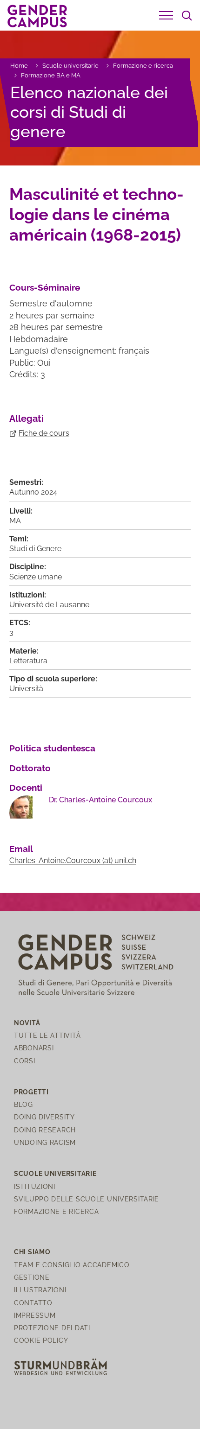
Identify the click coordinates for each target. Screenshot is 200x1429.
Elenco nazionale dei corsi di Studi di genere (89, 112)
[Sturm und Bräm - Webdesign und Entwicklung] (60, 1366)
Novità (27, 1023)
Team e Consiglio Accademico (71, 1265)
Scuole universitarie (70, 65)
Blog (23, 1104)
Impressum (34, 1315)
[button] (166, 15)
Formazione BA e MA (50, 75)
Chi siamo (32, 1252)
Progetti (31, 1092)
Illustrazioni (40, 1290)
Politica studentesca (52, 748)
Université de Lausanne (49, 604)
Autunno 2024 (33, 492)
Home (19, 65)
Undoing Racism (45, 1142)
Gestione (32, 1277)
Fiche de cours (44, 433)
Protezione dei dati (52, 1328)
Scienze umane (35, 576)
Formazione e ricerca (143, 65)
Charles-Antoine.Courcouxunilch (72, 860)
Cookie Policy (41, 1340)
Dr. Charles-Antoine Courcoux (100, 799)
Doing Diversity (44, 1117)
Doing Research (45, 1130)
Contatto (33, 1303)
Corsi (24, 1061)
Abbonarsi (33, 1048)
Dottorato (30, 768)
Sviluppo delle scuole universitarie (86, 1199)
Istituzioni (34, 1186)
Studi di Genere (35, 548)
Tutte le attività (47, 1035)
